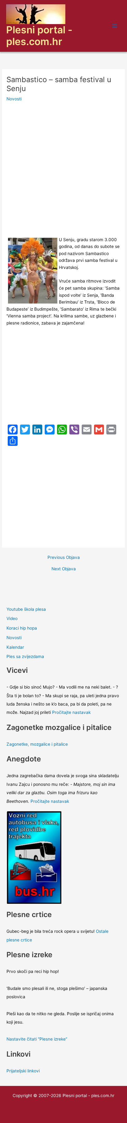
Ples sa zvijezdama (25, 656)
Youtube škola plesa (26, 609)
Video (12, 618)
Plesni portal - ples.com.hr (39, 36)
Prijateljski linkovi (23, 1070)
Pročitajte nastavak (71, 712)
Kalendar (15, 647)
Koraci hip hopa (21, 628)
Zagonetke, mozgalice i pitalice (37, 744)
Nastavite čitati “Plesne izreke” (36, 1039)
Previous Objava (63, 557)
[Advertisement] (63, 170)
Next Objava (63, 569)
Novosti (14, 98)
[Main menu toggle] (115, 26)
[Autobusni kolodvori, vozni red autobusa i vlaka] (34, 857)
